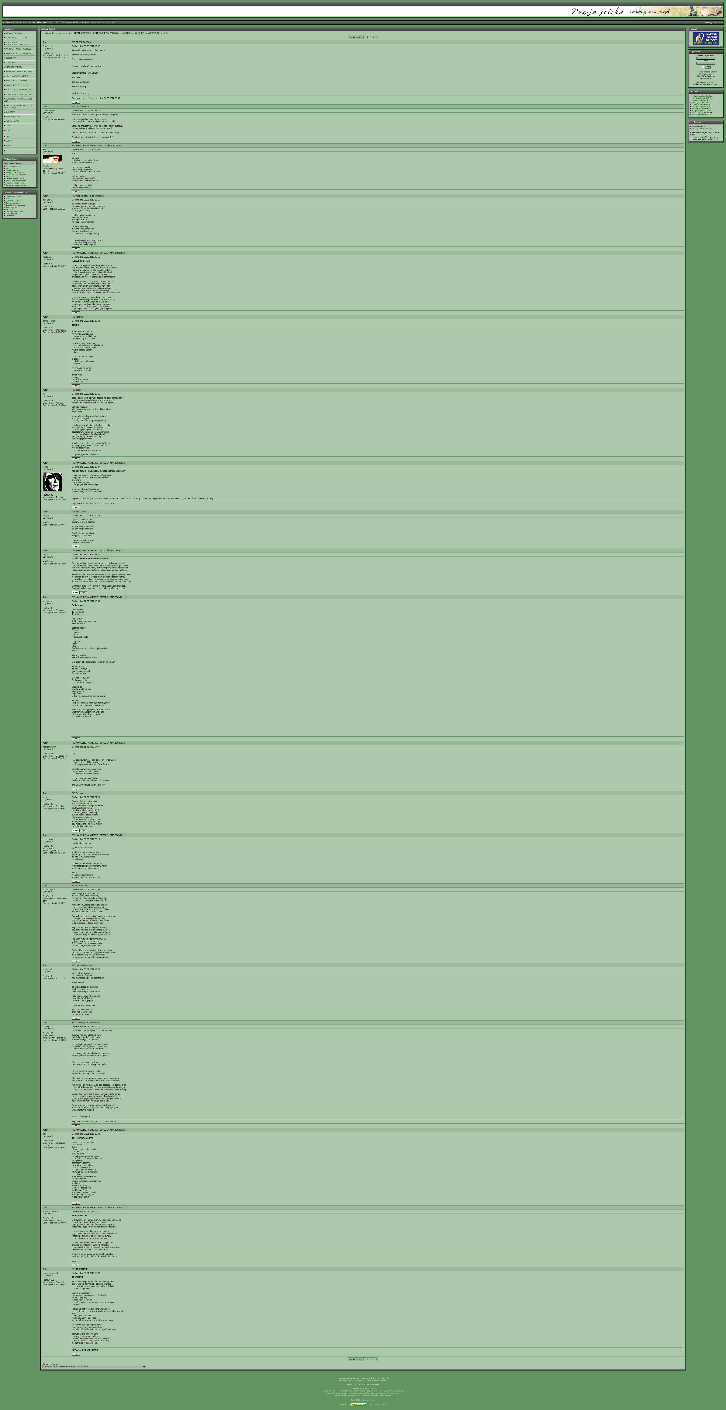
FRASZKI (9, 177)
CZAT (7, 130)
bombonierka (49, 889)
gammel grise (49, 321)
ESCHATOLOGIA (13, 201)
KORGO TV (10, 58)
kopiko (46, 516)
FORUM (112, 22)
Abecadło (9, 209)
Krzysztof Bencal (50, 1211)
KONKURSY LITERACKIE (16, 38)
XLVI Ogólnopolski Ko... (702, 115)
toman (45, 467)
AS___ (46, 394)
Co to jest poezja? (13, 166)
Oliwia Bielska (49, 110)
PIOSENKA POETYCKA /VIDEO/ (19, 72)
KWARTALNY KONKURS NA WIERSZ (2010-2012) (144, 33)
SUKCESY (10, 112)
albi (44, 1134)
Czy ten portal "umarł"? (15, 179)
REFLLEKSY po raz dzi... (703, 113)
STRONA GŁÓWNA (12, 22)
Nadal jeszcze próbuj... (15, 205)
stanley (46, 1026)
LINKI (7, 136)
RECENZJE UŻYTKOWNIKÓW (18, 90)
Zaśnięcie (9, 215)
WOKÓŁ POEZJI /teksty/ (16, 81)
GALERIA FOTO (12, 117)
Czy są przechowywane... (16, 185)
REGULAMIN (29, 22)
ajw (44, 149)
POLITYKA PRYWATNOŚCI (17, 44)
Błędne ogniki (11, 207)
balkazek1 (47, 200)
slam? (8, 168)
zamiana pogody (12, 213)
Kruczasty (47, 601)
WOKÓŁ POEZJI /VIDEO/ (16, 85)
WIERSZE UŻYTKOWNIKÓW (50, 22)
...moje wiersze (11, 170)
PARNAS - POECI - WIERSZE (18, 49)
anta (45, 797)
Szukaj (8, 145)
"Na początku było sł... (15, 172)
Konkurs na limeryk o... (702, 100)
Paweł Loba (48, 46)
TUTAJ (715, 84)
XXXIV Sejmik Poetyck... (702, 102)
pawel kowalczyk (50, 1273)
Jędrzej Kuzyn (49, 747)
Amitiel (715, 139)
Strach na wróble (12, 197)
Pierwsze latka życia (14, 211)
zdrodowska (48, 839)
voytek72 (47, 257)
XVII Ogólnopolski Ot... (702, 98)
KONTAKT (9, 141)
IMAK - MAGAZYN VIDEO (78, 22)
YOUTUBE (10, 62)
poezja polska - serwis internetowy (58, 33)
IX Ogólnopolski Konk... (702, 104)
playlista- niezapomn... (15, 183)
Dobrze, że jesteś (13, 203)
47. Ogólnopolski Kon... (702, 108)
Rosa (45, 554)
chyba (8, 199)
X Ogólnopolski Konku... (702, 96)
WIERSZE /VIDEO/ (13, 67)
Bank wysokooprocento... (16, 181)
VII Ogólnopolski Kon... (702, 106)
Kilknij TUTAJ (702, 76)
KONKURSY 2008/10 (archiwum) (19, 94)
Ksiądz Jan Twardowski (15, 174)
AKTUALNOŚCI (99, 22)
